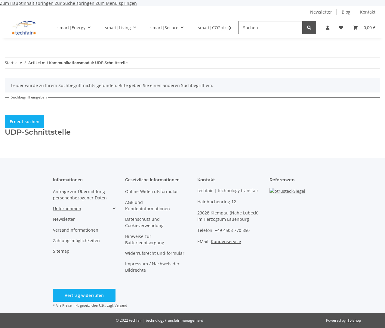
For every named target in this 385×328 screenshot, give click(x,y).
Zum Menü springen (116, 3)
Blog (346, 12)
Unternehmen (67, 208)
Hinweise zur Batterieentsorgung (144, 239)
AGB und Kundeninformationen (147, 205)
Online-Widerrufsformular (151, 191)
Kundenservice (226, 241)
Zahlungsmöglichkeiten (76, 240)
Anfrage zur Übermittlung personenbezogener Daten (80, 195)
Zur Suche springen (75, 3)
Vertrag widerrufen (84, 295)
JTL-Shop (353, 320)
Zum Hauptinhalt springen (27, 3)
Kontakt (367, 12)
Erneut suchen (24, 121)
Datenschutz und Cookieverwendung (144, 222)
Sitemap (61, 251)
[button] (327, 27)
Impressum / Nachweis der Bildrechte (152, 267)
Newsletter (321, 12)
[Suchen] (309, 27)
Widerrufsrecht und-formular (154, 253)
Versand (121, 305)
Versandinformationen (75, 230)
